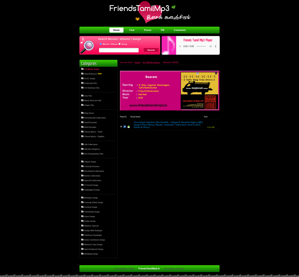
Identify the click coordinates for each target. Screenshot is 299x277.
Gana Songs (89, 216)
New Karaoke (90, 127)
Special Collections (92, 180)
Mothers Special (91, 226)
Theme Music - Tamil (93, 132)
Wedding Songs (91, 254)
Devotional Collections (94, 171)
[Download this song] (129, 127)
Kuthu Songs (90, 221)
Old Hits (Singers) (92, 149)
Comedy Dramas (91, 166)
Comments (180, 30)
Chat (131, 30)
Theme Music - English (94, 136)
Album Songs (90, 162)
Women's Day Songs (93, 244)
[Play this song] (124, 127)
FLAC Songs (89, 78)
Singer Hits (89, 105)
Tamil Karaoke (90, 122)
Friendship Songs (92, 212)
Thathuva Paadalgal (93, 235)
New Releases (90, 74)
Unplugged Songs (92, 190)
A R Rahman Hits (92, 88)
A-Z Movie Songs (91, 69)
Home (116, 30)
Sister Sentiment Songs (94, 240)
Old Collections (91, 144)
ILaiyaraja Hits (90, 83)
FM (162, 30)
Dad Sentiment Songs (93, 249)
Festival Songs (90, 207)
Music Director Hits (92, 100)
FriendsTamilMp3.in (149, 268)
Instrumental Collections (95, 118)
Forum (147, 30)
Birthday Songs (91, 198)
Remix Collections (92, 176)
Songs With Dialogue (93, 230)
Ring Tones (89, 113)
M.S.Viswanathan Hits (93, 154)
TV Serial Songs (91, 185)
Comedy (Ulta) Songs (93, 202)
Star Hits (88, 96)
